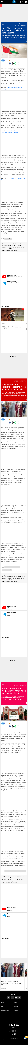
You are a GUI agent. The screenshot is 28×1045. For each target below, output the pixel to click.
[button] (2, 2)
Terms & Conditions (14, 1031)
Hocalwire (24, 1039)
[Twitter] (13, 63)
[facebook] (10, 63)
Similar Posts (4, 961)
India (2, 24)
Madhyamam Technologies (11, 1039)
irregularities (23, 871)
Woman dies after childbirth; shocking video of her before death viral (13, 386)
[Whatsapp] (15, 63)
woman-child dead (16, 567)
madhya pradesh (8, 567)
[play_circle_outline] (12, 314)
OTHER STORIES (5, 306)
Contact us (13, 1029)
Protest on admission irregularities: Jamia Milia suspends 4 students (13, 690)
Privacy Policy (14, 1030)
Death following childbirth (7, 569)
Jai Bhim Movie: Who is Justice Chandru (11, 327)
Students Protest (8, 871)
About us (13, 1027)
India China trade (8, 238)
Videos (3, 322)
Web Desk (8, 60)
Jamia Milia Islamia (16, 871)
